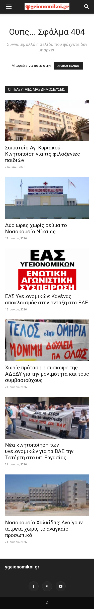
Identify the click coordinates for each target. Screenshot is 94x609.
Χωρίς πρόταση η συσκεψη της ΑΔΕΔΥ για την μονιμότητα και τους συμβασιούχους (47, 374)
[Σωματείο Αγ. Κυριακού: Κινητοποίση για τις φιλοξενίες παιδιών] (47, 120)
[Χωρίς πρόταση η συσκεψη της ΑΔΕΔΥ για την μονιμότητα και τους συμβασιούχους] (47, 340)
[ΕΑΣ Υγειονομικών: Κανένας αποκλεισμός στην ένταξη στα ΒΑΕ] (47, 269)
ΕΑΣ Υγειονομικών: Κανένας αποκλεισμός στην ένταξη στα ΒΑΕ (46, 299)
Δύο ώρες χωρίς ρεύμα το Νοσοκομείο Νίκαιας (36, 228)
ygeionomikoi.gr (22, 566)
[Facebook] (34, 586)
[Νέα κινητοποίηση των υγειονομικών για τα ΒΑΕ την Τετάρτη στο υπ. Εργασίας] (47, 418)
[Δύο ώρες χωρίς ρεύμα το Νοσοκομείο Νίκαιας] (47, 198)
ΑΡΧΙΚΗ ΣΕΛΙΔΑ (68, 66)
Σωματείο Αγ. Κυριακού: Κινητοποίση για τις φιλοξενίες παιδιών (42, 154)
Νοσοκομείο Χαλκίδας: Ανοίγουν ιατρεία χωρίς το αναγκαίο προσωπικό (44, 529)
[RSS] (47, 586)
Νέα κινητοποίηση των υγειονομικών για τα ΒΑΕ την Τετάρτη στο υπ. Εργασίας (39, 451)
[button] (9, 7)
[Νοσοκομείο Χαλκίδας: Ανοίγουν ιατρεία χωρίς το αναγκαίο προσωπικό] (47, 495)
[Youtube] (61, 586)
